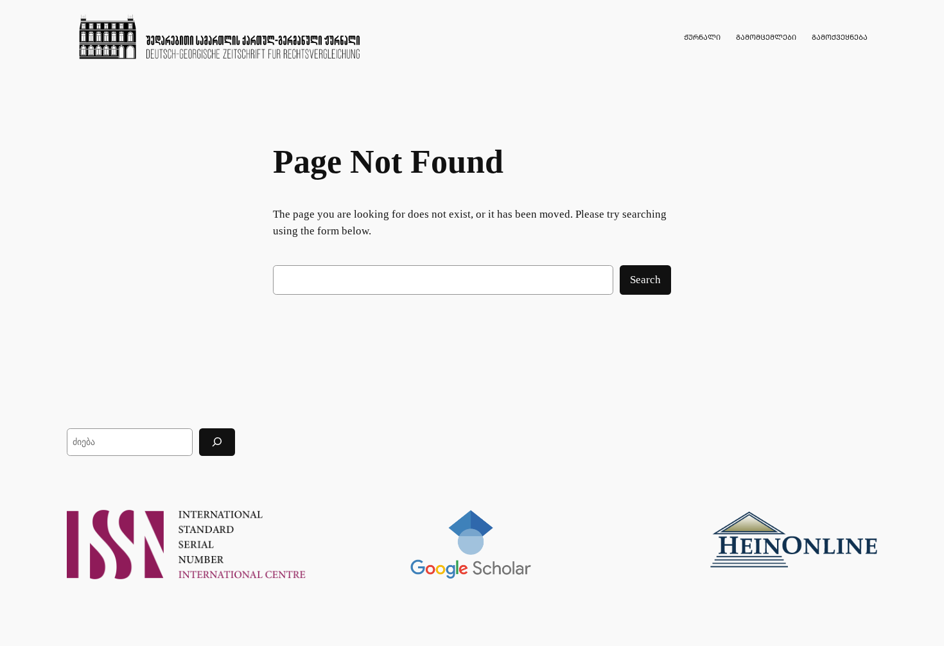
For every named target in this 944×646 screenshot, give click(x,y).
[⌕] (217, 442)
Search (645, 280)
